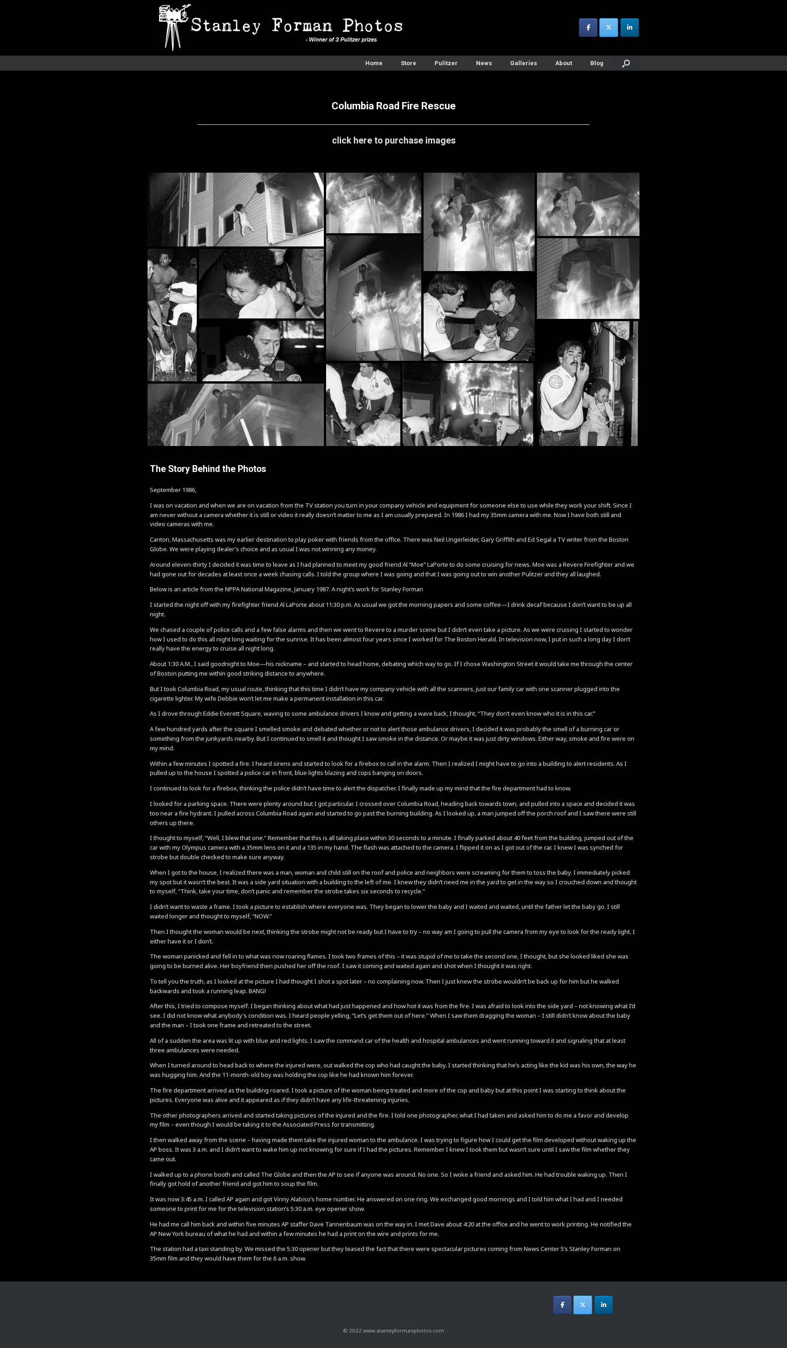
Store (408, 63)
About (563, 63)
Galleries (523, 63)
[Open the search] (626, 63)
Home (374, 63)
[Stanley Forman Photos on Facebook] (588, 27)
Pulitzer (446, 63)
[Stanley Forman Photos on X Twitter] (608, 27)
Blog (596, 63)
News (484, 63)
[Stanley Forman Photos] (284, 27)
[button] (236, 209)
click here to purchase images (393, 140)
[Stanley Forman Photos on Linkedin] (629, 27)
